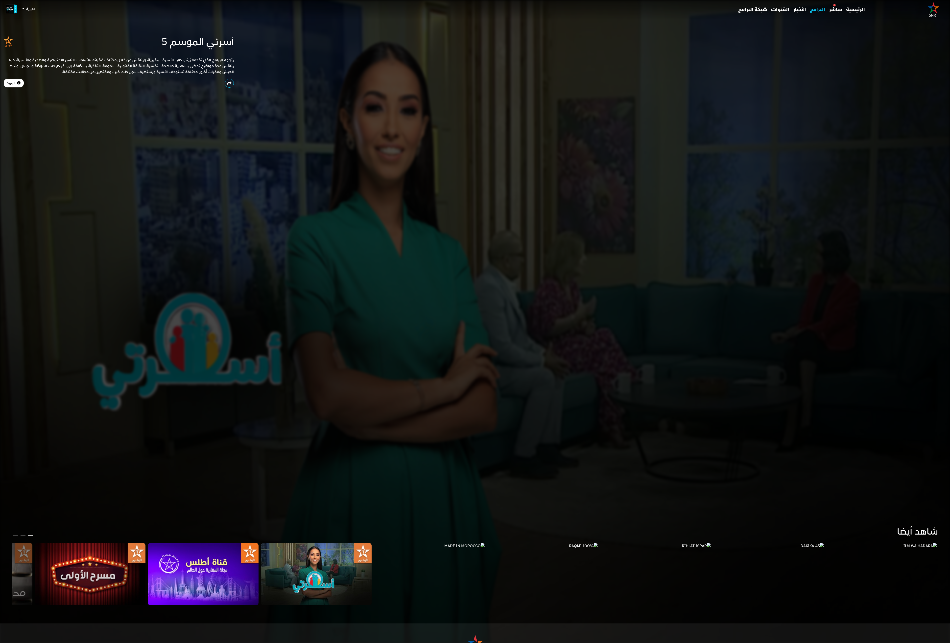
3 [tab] (16, 536)
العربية (30, 9)
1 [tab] (30, 536)
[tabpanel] (881, 546)
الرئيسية (855, 9)
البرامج (817, 9)
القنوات (780, 9)
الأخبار (799, 9)
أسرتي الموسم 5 (198, 42)
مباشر (835, 9)
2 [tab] (23, 536)
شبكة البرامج (752, 9)
